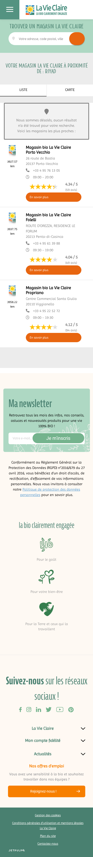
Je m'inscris (58, 438)
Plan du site (48, 836)
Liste (23, 90)
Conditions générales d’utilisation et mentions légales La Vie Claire (47, 825)
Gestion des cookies (48, 815)
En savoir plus (39, 197)
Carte (70, 90)
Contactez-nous (47, 843)
